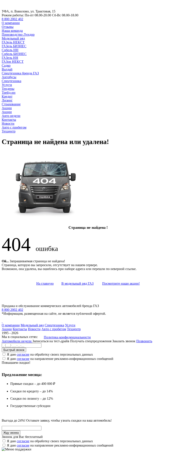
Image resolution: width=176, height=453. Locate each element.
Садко (6, 65)
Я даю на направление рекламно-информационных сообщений (60, 359)
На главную (45, 283)
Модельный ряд (13, 38)
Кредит (7, 96)
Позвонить (144, 341)
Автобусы (9, 77)
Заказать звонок (123, 341)
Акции (7, 108)
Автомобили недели (17, 341)
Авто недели (11, 116)
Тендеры (8, 89)
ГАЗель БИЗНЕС (14, 46)
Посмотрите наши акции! (121, 283)
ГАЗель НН (10, 58)
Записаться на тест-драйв (51, 341)
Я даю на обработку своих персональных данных (50, 354)
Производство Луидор (18, 34)
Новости (8, 123)
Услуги (7, 85)
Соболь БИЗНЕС (14, 54)
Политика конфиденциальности (67, 337)
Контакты (9, 119)
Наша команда (12, 30)
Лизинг (7, 100)
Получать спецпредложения (91, 341)
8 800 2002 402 (12, 19)
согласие (23, 354)
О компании (11, 23)
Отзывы (8, 27)
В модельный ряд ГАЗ (77, 283)
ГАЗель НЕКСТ (13, 42)
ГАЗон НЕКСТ (13, 61)
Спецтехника (11, 81)
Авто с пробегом (14, 127)
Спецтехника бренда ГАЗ (20, 73)
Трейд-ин (8, 92)
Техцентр (8, 131)
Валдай (7, 69)
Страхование (11, 104)
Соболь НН (10, 50)
